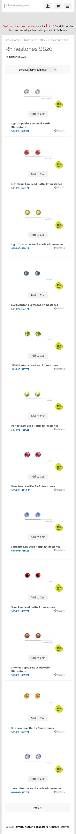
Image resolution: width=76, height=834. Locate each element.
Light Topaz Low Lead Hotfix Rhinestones (37, 244)
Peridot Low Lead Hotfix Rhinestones (34, 425)
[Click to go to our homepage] (17, 6)
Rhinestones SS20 (58, 40)
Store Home (12, 40)
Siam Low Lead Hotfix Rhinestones (33, 607)
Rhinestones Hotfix (34, 40)
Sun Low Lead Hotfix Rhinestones (32, 728)
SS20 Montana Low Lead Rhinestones (34, 305)
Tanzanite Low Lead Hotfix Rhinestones (36, 788)
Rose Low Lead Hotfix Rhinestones (33, 486)
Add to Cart (38, 114)
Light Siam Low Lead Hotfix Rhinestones (36, 184)
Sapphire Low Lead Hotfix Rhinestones (35, 546)
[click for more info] (38, 93)
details (61, 130)
